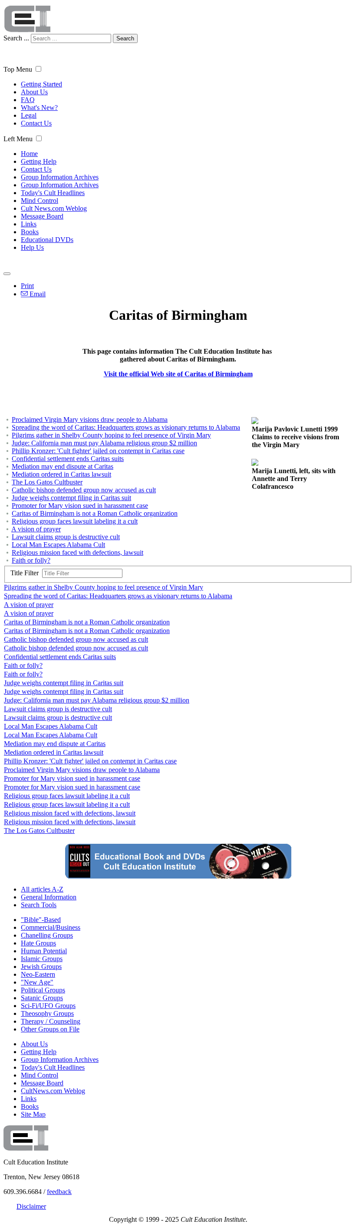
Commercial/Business (50, 927)
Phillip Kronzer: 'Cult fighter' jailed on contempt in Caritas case (98, 450)
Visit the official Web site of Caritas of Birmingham (178, 374)
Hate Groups (38, 943)
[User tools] (6, 273)
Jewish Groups (41, 966)
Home (29, 153)
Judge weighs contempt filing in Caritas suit (71, 497)
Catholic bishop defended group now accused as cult (84, 490)
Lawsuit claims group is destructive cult (66, 537)
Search (125, 38)
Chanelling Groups (47, 935)
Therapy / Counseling (50, 1021)
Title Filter (26, 573)
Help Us (32, 247)
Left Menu (18, 139)
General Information (48, 897)
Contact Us (36, 123)
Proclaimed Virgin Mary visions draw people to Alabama (90, 419)
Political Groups (43, 990)
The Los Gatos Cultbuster (47, 482)
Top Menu (17, 69)
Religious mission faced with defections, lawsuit (77, 552)
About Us (34, 92)
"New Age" (37, 982)
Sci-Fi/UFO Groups (48, 1005)
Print (27, 285)
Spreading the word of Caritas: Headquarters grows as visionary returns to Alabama (126, 427)
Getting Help (38, 161)
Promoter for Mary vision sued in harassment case (80, 505)
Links (28, 224)
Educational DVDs (47, 239)
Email (37, 294)
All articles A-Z (42, 889)
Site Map (33, 1114)
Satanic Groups (42, 997)
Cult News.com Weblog (54, 208)
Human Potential (44, 951)
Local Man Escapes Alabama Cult (58, 544)
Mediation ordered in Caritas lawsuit (61, 474)
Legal (28, 115)
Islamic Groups (42, 958)
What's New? (39, 107)
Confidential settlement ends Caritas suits (68, 458)
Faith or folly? (31, 560)
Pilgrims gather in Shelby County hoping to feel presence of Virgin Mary (111, 435)
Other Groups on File (50, 1029)
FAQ (28, 99)
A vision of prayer (36, 529)
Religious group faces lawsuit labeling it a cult (75, 521)
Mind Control (39, 200)
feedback (59, 1191)
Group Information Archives (60, 177)
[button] (38, 69)
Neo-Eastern (38, 974)
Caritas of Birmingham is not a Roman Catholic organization (95, 513)
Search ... (16, 38)
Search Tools (38, 905)
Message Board (42, 216)
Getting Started (41, 84)
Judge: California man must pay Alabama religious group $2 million (104, 443)
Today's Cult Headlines (53, 192)
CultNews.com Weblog (53, 1090)
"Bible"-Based (41, 919)
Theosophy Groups (47, 1013)
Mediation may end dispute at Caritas (62, 466)
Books (30, 231)
